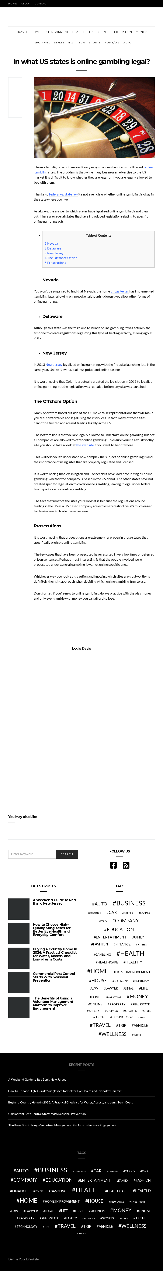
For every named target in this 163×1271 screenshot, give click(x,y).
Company (127, 920)
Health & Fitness (85, 31)
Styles (59, 42)
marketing (114, 997)
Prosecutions (55, 263)
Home (12, 3)
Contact (41, 3)
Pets (106, 31)
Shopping (42, 42)
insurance (121, 981)
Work (137, 1035)
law (95, 988)
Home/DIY (111, 42)
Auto (127, 42)
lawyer (111, 988)
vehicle (141, 1025)
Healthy (134, 962)
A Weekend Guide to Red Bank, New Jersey (54, 901)
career (128, 912)
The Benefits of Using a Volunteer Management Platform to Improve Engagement (53, 1003)
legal (129, 988)
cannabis (95, 913)
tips (142, 1017)
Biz (70, 42)
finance (123, 944)
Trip (122, 1025)
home (99, 970)
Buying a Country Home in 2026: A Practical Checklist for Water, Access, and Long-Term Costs (55, 954)
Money (141, 31)
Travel (22, 31)
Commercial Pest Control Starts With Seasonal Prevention (54, 977)
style (147, 1010)
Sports (95, 42)
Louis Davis (81, 648)
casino (145, 913)
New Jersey (54, 253)
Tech (81, 42)
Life (144, 988)
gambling (103, 954)
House (99, 980)
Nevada (51, 243)
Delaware (53, 248)
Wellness (113, 1034)
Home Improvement (133, 972)
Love (36, 31)
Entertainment (56, 31)
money (139, 996)
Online (96, 1004)
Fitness (142, 944)
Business (131, 903)
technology (122, 1017)
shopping (112, 1010)
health (132, 953)
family (139, 937)
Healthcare (108, 962)
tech (100, 1017)
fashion (100, 944)
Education (123, 31)
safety (94, 1010)
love (96, 997)
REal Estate (141, 1004)
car (113, 912)
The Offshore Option (61, 258)
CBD (104, 921)
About (26, 3)
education (120, 929)
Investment (141, 981)
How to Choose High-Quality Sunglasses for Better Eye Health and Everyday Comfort (51, 930)
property (117, 1004)
